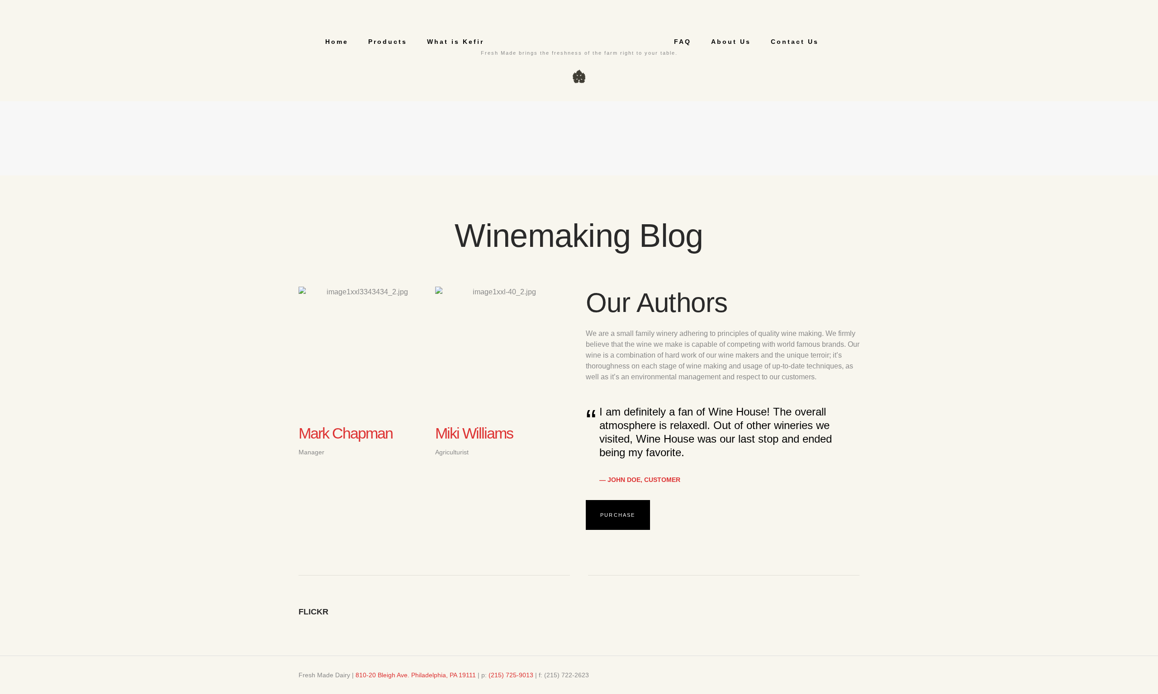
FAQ (682, 41)
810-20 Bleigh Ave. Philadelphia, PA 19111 (416, 675)
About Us (731, 41)
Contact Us (795, 41)
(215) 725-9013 (511, 675)
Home (336, 41)
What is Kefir (455, 41)
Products (387, 41)
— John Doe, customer (639, 479)
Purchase (618, 515)
